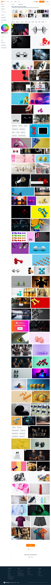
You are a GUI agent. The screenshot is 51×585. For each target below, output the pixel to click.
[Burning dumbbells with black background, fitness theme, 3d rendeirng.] (41, 54)
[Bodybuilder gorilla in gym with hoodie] (39, 510)
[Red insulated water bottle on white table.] (39, 489)
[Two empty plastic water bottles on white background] (43, 499)
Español (39, 571)
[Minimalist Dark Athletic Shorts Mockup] (40, 521)
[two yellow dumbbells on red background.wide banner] (40, 302)
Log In (47, 1)
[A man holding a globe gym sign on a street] (40, 87)
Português (39, 572)
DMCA (18, 571)
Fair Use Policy (45, 582)
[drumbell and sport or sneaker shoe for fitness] (18, 466)
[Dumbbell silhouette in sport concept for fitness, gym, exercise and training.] (19, 200)
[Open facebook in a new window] (11, 582)
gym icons (13, 132)
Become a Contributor (30, 574)
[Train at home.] (20, 248)
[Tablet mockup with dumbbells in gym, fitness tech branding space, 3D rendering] (39, 75)
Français (39, 574)
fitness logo (13, 427)
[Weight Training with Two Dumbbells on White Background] (16, 119)
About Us (29, 572)
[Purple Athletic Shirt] (20, 521)
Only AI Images (4, 11)
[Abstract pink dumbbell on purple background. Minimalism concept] (31, 200)
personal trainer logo (15, 436)
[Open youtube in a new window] (18, 582)
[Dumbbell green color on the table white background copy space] (17, 292)
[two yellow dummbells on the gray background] (20, 338)
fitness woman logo (15, 433)
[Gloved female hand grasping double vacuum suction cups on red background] (20, 75)
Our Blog (29, 573)
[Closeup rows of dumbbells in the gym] (43, 292)
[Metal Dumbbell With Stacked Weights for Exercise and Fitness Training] (21, 54)
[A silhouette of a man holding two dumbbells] (41, 282)
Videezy (9, 572)
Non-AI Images (4, 12)
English (39, 570)
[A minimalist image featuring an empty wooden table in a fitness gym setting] (42, 191)
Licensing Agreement (20, 570)
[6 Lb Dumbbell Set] (18, 237)
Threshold (2, 36)
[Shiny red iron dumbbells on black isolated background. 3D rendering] (40, 180)
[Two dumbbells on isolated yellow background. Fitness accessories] (41, 397)
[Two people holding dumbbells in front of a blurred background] (21, 350)
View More (45, 15)
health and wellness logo (21, 135)
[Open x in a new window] (17, 582)
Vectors (4, 1)
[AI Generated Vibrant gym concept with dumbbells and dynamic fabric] (39, 98)
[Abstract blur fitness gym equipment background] (43, 168)
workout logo (19, 427)
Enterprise (9, 573)
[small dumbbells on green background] (41, 362)
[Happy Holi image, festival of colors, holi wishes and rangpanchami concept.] (19, 384)
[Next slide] (48, 22)
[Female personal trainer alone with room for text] (37, 455)
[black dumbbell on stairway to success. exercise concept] (17, 455)
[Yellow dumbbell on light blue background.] (42, 159)
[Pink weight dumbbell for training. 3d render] (13, 159)
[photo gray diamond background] (39, 326)
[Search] (46, 4)
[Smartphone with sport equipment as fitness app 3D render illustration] (41, 350)
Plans (34, 1)
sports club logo (14, 135)
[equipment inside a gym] (40, 409)
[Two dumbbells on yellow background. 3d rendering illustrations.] (16, 420)
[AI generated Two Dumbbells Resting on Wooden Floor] (41, 119)
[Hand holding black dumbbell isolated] (27, 270)
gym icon (18, 132)
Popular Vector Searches (21, 573)
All (2, 10)
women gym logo (22, 436)
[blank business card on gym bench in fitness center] (20, 302)
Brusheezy (9, 570)
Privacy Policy (41, 582)
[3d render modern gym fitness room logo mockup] (20, 87)
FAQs (28, 570)
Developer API (9, 575)
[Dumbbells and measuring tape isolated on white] (40, 42)
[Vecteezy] (2, 1)
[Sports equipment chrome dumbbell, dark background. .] (43, 466)
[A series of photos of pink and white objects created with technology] (25, 159)
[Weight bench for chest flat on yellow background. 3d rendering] (20, 444)
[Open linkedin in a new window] (13, 582)
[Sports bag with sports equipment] (19, 477)
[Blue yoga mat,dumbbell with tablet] (40, 130)
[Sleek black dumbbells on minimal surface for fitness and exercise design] (21, 373)
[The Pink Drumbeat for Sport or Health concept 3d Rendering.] (39, 338)
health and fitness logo (15, 430)
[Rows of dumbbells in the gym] (20, 225)
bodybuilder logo (14, 125)
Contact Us (29, 571)
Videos (11, 1)
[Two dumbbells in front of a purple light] (41, 373)
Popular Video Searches (21, 575)
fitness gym (25, 125)
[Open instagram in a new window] (12, 582)
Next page (30, 545)
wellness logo (23, 132)
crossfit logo (20, 125)
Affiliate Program (20, 572)
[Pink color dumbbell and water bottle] (20, 489)
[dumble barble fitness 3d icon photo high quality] (15, 270)
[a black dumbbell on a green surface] (40, 444)
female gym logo (22, 430)
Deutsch (39, 573)
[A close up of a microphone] (35, 151)
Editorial (15, 1)
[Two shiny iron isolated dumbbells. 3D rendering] (30, 237)
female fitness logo (22, 433)
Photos (8, 1)
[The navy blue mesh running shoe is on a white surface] (32, 499)
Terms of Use (37, 582)
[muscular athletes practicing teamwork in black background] (39, 432)
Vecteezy (9, 571)
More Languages (40, 575)
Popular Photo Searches (21, 574)
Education (9, 574)
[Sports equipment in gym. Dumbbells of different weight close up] (20, 180)
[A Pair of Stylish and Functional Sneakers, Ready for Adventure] (20, 533)
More (19, 1)
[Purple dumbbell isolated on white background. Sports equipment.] (42, 109)
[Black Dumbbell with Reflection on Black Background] (27, 119)
